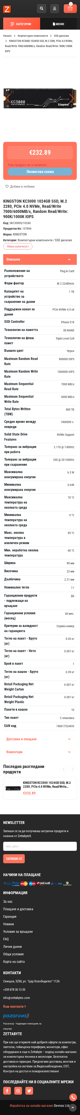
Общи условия (13, 954)
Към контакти (13, 1006)
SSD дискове (63, 240)
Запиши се (14, 859)
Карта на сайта (14, 962)
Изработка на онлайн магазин (31, 1106)
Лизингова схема (40, 171)
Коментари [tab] (14, 752)
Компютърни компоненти (35, 240)
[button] (72, 98)
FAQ (6, 939)
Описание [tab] (13, 259)
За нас (7, 902)
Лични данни (12, 947)
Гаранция (9, 917)
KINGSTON (20, 234)
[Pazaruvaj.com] (26, 1017)
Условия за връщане (18, 932)
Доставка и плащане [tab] (21, 739)
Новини (8, 924)
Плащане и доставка (18, 909)
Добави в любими (22, 186)
